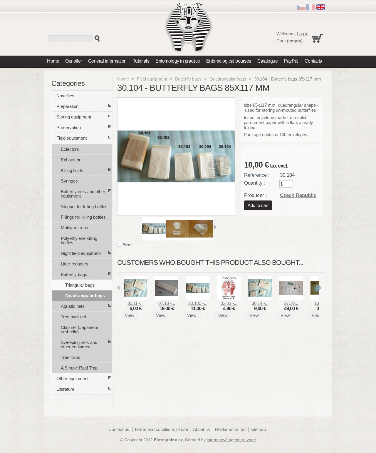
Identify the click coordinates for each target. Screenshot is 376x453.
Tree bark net (73, 316)
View (129, 315)
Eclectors (70, 149)
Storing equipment (73, 116)
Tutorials (141, 60)
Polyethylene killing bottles (79, 240)
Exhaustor (70, 159)
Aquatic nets (73, 306)
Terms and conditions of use (161, 429)
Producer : (255, 195)
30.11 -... (135, 303)
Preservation (68, 127)
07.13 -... (166, 303)
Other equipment (72, 378)
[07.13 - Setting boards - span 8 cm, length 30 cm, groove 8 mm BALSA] (166, 298)
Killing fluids (72, 170)
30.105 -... (197, 303)
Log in (302, 33)
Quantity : (255, 182)
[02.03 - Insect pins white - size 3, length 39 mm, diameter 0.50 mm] (229, 298)
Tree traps (70, 357)
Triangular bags (80, 285)
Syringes (69, 180)
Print (127, 245)
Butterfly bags (188, 78)
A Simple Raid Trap (79, 367)
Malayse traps (74, 227)
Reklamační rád (230, 429)
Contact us (118, 429)
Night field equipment (81, 253)
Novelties (65, 95)
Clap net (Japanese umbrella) (79, 329)
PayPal (291, 60)
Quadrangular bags (227, 78)
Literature (65, 389)
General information (107, 60)
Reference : (257, 175)
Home (53, 60)
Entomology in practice (177, 60)
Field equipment (152, 78)
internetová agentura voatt (231, 440)
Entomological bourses (228, 60)
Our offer (73, 60)
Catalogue (267, 60)
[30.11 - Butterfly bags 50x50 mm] (135, 298)
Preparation (67, 106)
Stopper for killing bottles (84, 206)
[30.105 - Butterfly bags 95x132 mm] (197, 298)
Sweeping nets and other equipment (79, 344)
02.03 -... (229, 303)
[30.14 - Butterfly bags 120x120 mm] (260, 298)
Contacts (313, 60)
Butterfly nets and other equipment (83, 193)
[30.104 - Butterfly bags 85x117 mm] (177, 238)
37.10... (291, 303)
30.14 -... (260, 303)
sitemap (258, 429)
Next (215, 227)
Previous (139, 227)
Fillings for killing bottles (83, 217)
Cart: (289, 40)
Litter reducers (74, 263)
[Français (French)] (310, 8)
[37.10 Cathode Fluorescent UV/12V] (291, 298)
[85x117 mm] (154, 238)
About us (201, 429)
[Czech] (301, 8)
